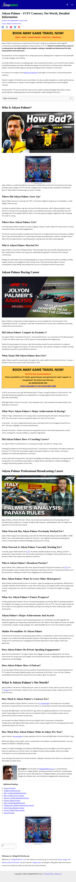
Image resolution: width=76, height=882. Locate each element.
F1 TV (28, 552)
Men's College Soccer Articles (14, 796)
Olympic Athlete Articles (12, 801)
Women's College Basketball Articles (16, 798)
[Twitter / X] (7, 27)
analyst (6, 690)
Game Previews (9, 813)
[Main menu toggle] (72, 5)
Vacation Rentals (34, 37)
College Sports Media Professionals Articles (19, 805)
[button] (67, 4)
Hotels (24, 37)
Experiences (56, 37)
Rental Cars (46, 37)
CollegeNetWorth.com (46, 769)
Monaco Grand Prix (31, 73)
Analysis (4, 20)
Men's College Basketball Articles (15, 793)
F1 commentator (44, 703)
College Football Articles (12, 791)
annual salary (17, 736)
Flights (17, 37)
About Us (58, 874)
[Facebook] (3, 27)
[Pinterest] (11, 27)
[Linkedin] (15, 27)
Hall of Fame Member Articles (14, 808)
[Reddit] (19, 27)
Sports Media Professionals (11, 24)
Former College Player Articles (14, 810)
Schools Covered (9, 788)
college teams (37, 862)
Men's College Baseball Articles (14, 803)
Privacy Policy (48, 874)
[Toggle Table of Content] (70, 98)
